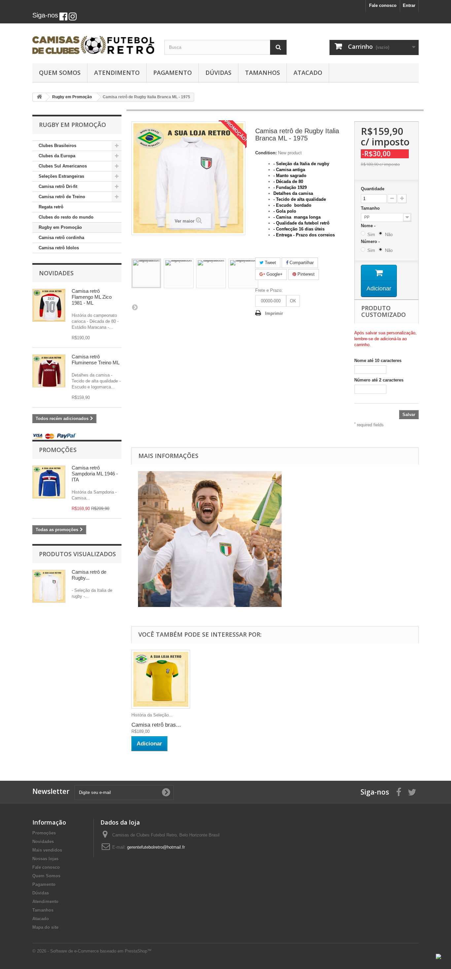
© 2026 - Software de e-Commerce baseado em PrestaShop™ (92, 951)
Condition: (266, 152)
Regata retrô (51, 206)
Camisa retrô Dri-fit (58, 186)
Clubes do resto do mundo (66, 217)
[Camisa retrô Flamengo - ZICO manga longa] (48, 305)
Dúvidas (218, 72)
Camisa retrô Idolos (59, 247)
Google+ (274, 274)
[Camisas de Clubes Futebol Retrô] (93, 41)
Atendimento (117, 72)
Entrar (409, 5)
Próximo (134, 307)
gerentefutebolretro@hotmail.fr (156, 847)
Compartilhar (301, 262)
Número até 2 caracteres (378, 380)
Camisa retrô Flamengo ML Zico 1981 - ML (92, 297)
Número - (371, 241)
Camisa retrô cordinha (61, 237)
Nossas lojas (45, 858)
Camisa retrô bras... (156, 725)
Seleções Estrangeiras (61, 176)
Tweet (269, 262)
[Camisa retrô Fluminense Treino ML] (48, 370)
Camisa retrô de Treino (62, 196)
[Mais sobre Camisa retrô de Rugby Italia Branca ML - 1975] (48, 586)
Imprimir (274, 313)
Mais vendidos (47, 850)
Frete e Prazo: (269, 290)
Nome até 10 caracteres (377, 360)
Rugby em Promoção (60, 227)
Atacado (308, 72)
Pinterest (305, 274)
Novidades (56, 273)
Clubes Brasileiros (57, 145)
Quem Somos (60, 72)
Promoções (58, 450)
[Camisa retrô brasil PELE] (160, 679)
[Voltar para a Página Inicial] (39, 97)
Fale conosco (383, 5)
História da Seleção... (152, 714)
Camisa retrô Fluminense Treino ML (96, 359)
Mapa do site (45, 927)
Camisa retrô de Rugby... (89, 575)
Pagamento (172, 72)
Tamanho (371, 208)
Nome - (369, 225)
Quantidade (372, 188)
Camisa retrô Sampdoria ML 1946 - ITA (95, 473)
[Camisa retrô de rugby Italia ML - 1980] (146, 273)
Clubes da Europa (57, 155)
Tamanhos (262, 72)
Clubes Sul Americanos (63, 166)
